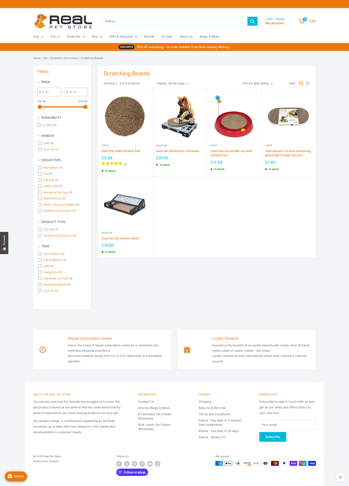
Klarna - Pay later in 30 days (219, 431)
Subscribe (272, 437)
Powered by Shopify (46, 461)
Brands (149, 36)
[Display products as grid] (301, 83)
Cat (52, 36)
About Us (186, 36)
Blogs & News (210, 36)
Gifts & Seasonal (121, 36)
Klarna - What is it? (212, 437)
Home (37, 58)
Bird (95, 36)
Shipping (205, 402)
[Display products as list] (308, 83)
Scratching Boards (92, 58)
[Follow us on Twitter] (127, 464)
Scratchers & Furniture (64, 58)
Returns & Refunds (212, 408)
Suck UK (161, 145)
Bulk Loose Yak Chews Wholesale (154, 427)
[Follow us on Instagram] (134, 464)
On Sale (166, 36)
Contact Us (146, 402)
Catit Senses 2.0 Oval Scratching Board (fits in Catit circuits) (288, 153)
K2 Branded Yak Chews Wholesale (154, 416)
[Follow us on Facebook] (119, 464)
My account (275, 23)
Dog (36, 36)
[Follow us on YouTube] (150, 464)
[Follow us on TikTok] (157, 464)
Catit (105, 145)
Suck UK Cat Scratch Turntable (177, 151)
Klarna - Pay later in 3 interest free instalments (220, 422)
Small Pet (73, 36)
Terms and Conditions (214, 414)
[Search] (252, 21)
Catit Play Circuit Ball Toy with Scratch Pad (231, 153)
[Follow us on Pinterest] (142, 464)
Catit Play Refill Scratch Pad (121, 151)
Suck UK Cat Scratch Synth (120, 238)
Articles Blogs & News (154, 408)
